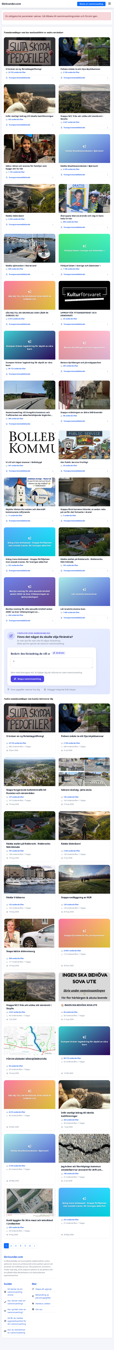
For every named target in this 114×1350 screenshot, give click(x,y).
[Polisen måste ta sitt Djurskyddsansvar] (84, 59)
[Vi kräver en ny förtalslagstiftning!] (29, 59)
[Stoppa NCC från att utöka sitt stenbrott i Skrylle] (84, 107)
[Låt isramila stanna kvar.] (84, 599)
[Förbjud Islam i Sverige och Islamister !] (84, 256)
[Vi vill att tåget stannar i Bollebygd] (29, 452)
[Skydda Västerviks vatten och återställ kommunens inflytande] (29, 501)
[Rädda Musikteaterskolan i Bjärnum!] (84, 156)
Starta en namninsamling (91, 4)
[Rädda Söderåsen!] (29, 206)
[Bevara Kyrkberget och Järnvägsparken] (84, 353)
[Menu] (109, 4)
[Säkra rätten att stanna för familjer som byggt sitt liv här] (29, 157)
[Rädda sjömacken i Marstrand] (29, 256)
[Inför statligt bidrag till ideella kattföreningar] (29, 106)
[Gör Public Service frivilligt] (84, 452)
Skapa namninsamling (29, 678)
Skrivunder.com (11, 3)
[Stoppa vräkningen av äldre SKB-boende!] (84, 402)
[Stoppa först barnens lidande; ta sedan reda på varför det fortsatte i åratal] (84, 501)
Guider (8, 1283)
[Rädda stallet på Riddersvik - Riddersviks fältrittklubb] (84, 550)
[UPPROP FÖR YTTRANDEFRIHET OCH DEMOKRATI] (84, 304)
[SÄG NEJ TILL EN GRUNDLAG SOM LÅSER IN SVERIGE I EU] (29, 304)
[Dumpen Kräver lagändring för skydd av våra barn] (29, 354)
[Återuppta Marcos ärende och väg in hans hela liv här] (84, 207)
